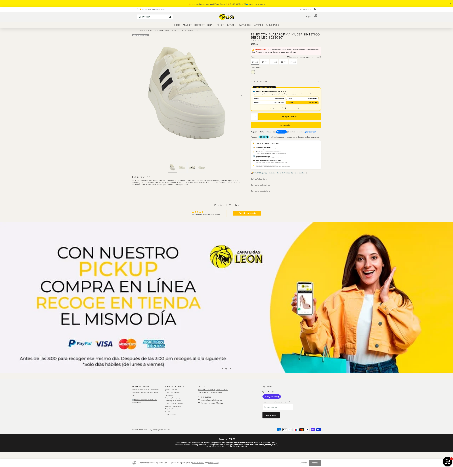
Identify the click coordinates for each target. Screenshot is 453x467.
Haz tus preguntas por (212, 403)
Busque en (170, 16)
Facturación (169, 395)
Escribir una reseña (247, 213)
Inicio (177, 25)
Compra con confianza (172, 392)
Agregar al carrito (289, 116)
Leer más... (161, 9)
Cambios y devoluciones (173, 400)
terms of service (198, 463)
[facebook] (268, 392)
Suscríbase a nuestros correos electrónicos (277, 402)
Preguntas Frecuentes (172, 398)
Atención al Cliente (174, 386)
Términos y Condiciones (173, 406)
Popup (307, 173)
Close (450, 3)
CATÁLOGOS (245, 25)
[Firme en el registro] (308, 16)
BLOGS (167, 411)
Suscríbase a (271, 415)
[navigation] (172, 167)
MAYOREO (258, 25)
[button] (241, 96)
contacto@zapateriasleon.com (211, 400)
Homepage (141, 30)
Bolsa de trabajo (170, 414)
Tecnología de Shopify (161, 430)
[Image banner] (226, 297)
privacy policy (213, 463)
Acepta (315, 463)
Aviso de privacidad (171, 409)
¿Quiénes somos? (171, 390)
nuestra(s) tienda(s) (313, 57)
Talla (286, 57)
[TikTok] (273, 392)
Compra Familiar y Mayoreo (174, 403)
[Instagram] (263, 392)
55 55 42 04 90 (206, 397)
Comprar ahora (286, 125)
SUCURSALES (272, 25)
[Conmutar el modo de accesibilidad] (315, 9)
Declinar (303, 463)
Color (255, 67)
